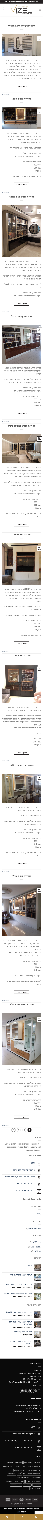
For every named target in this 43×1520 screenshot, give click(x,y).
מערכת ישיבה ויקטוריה (33, 1481)
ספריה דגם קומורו (21, 655)
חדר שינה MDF (7, 1466)
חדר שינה (17, 1466)
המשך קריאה (21, 86)
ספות (38, 1213)
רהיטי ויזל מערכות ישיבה (25, 1184)
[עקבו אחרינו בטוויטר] (30, 1391)
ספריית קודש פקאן (21, 98)
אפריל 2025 (36, 1242)
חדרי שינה (10, 1463)
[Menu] (39, 9)
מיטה (19, 1474)
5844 (33, 1163)
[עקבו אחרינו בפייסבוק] (39, 1391)
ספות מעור (9, 1481)
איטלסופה (18, 1463)
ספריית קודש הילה (21, 876)
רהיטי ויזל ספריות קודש (25, 1190)
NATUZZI (37, 1463)
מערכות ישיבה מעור (23, 1478)
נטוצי (22, 1481)
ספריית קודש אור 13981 (21, 765)
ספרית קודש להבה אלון (22, 1004)
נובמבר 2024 (36, 1246)
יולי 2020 (37, 1251)
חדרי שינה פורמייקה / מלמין (31, 1466)
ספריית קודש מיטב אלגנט (21, 25)
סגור (18, 1511)
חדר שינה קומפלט (19, 1470)
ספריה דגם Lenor (21, 534)
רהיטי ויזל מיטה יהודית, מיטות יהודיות (20, 1177)
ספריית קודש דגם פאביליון (21, 426)
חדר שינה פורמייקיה (34, 1470)
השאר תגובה (5, 94)
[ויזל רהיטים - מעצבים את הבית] (21, 10)
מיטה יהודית (12, 1474)
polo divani (28, 1463)
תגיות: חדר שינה (35, 1489)
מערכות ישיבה (35, 1478)
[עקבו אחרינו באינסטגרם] (35, 1391)
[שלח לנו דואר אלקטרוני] (26, 1391)
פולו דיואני (36, 1485)
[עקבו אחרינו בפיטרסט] (22, 1391)
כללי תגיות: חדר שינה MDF (31, 1474)
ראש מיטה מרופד (16, 1485)
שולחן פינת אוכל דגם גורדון (24, 1170)
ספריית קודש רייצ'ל (21, 316)
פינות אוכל (27, 1485)
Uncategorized (34, 1228)
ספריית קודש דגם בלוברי (21, 196)
